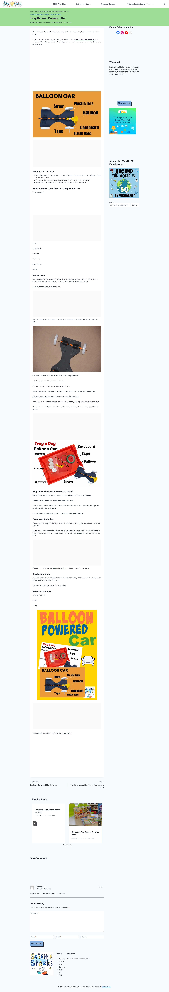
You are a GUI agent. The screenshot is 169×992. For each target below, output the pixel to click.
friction (79, 533)
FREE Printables (59, 4)
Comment (35, 913)
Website (84, 937)
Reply (101, 887)
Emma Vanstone (36, 22)
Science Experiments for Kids (39, 14)
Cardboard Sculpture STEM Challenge (43, 783)
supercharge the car (60, 568)
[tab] (63, 844)
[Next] (99, 823)
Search (111, 202)
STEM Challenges (55, 14)
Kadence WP (106, 987)
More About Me (124, 103)
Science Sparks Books (136, 4)
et (78, 513)
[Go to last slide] (34, 823)
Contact (62, 959)
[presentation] (85, 814)
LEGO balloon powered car (84, 39)
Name (33, 937)
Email (58, 937)
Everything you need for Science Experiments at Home (87, 784)
